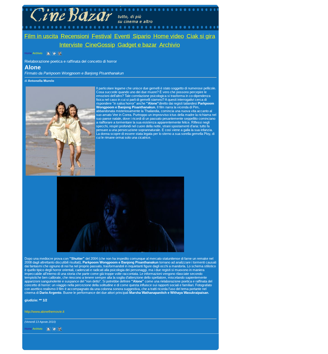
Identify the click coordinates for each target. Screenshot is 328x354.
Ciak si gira (201, 36)
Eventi (122, 36)
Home (28, 53)
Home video (168, 36)
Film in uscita (41, 36)
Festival (102, 36)
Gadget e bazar (137, 44)
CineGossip (100, 44)
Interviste (71, 44)
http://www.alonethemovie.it (44, 311)
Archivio (169, 44)
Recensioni (75, 36)
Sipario (142, 36)
